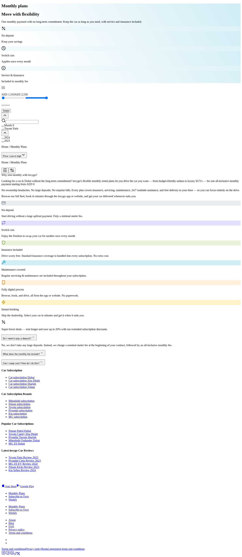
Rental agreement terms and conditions (63, 548)
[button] (121, 125)
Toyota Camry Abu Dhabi (23, 434)
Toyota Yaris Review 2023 (23, 457)
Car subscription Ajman (22, 387)
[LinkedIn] (12, 553)
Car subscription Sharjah (22, 383)
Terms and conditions (20, 532)
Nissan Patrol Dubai (20, 430)
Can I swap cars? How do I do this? (21, 363)
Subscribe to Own (19, 496)
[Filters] (5, 170)
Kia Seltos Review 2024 (22, 470)
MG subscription (18, 416)
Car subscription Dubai (21, 377)
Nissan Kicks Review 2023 (24, 467)
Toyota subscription (19, 407)
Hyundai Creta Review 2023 (25, 460)
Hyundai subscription (20, 410)
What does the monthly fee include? (21, 354)
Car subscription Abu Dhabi (24, 380)
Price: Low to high (12, 156)
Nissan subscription (19, 404)
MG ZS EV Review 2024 (23, 463)
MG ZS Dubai (17, 443)
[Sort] (12, 170)
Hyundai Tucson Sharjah (22, 437)
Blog (11, 523)
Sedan (6, 110)
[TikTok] (15, 553)
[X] (18, 553)
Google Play (27, 486)
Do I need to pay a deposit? (17, 338)
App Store (10, 486)
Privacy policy (17, 529)
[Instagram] (3, 553)
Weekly (13, 499)
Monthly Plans (17, 493)
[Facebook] (8, 553)
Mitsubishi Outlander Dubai (24, 440)
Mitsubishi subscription (21, 400)
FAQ (11, 526)
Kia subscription (18, 413)
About (12, 520)
